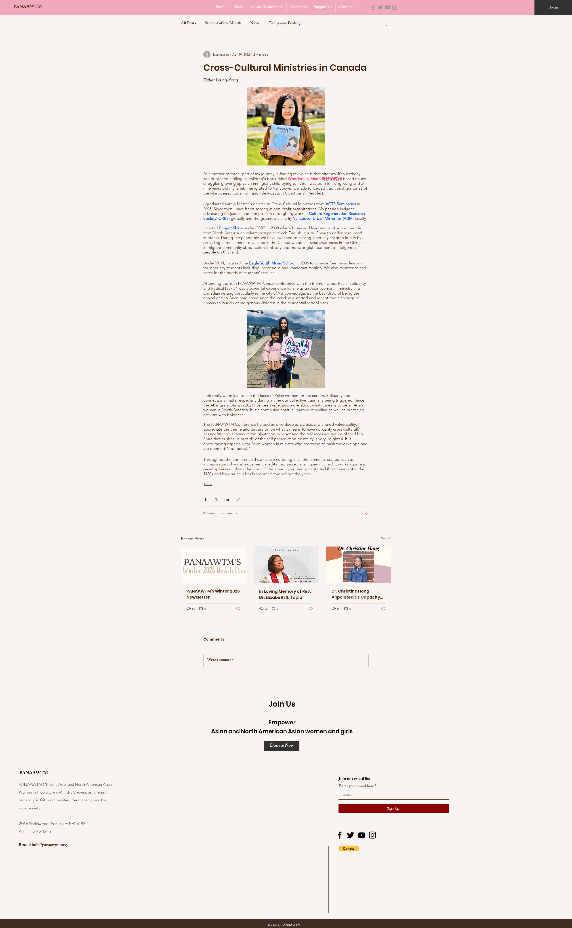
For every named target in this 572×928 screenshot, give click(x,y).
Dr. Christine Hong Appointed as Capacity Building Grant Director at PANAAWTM (356, 594)
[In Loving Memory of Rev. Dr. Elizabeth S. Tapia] (286, 565)
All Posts (188, 24)
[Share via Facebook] (205, 499)
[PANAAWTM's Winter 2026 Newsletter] (213, 565)
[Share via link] (238, 499)
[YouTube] (387, 7)
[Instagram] (394, 7)
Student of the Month (223, 24)
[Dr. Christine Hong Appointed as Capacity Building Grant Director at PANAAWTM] (358, 565)
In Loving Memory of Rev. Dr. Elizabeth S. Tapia (285, 594)
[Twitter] (380, 7)
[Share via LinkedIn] (227, 499)
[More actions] (366, 54)
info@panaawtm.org (49, 845)
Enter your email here (356, 787)
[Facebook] (373, 7)
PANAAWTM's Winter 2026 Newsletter (213, 594)
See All (386, 538)
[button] (385, 24)
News (255, 24)
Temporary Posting (285, 24)
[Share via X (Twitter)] (216, 499)
